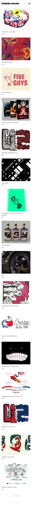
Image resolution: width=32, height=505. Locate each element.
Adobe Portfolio (19, 502)
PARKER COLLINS (10, 3)
